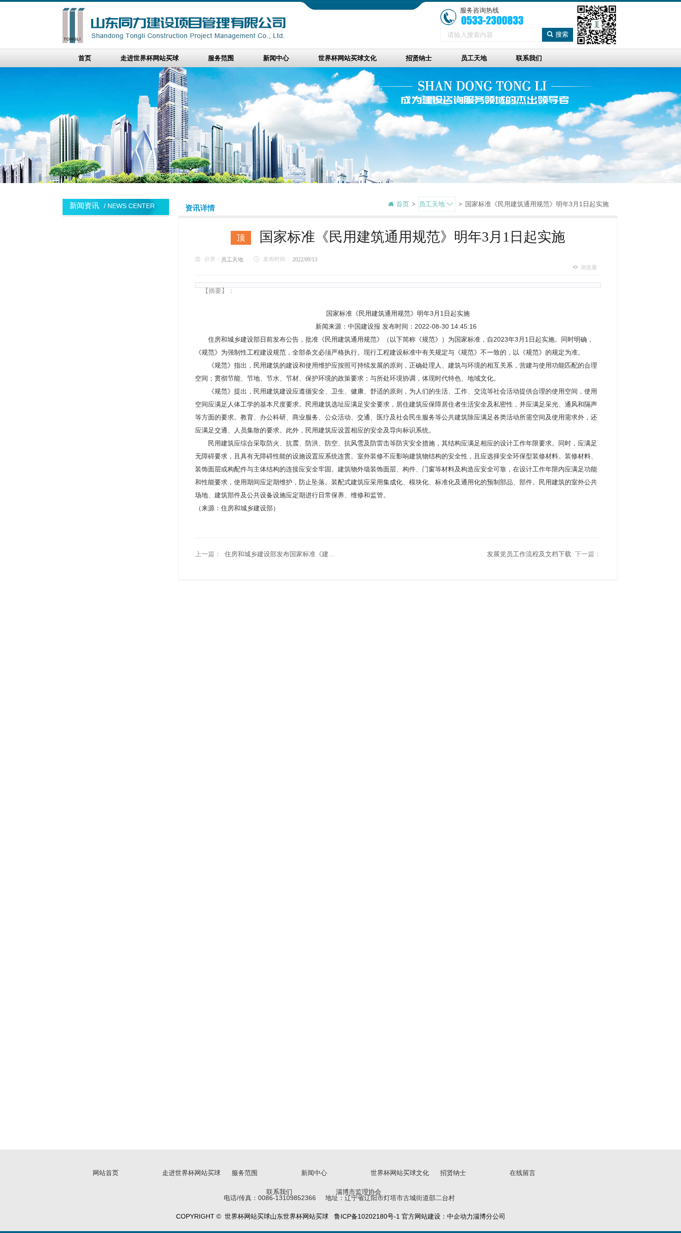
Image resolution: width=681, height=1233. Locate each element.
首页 (84, 58)
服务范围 (221, 58)
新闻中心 (276, 58)
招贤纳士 (419, 58)
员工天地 (474, 58)
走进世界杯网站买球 (149, 58)
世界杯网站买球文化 (347, 58)
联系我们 (529, 58)
